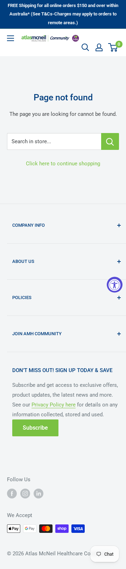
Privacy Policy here (53, 405)
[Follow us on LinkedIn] (38, 493)
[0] (113, 47)
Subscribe (35, 427)
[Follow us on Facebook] (12, 493)
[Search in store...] (110, 141)
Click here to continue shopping (63, 163)
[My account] (99, 47)
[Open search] (85, 47)
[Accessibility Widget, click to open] (114, 284)
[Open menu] (10, 38)
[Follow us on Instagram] (25, 493)
